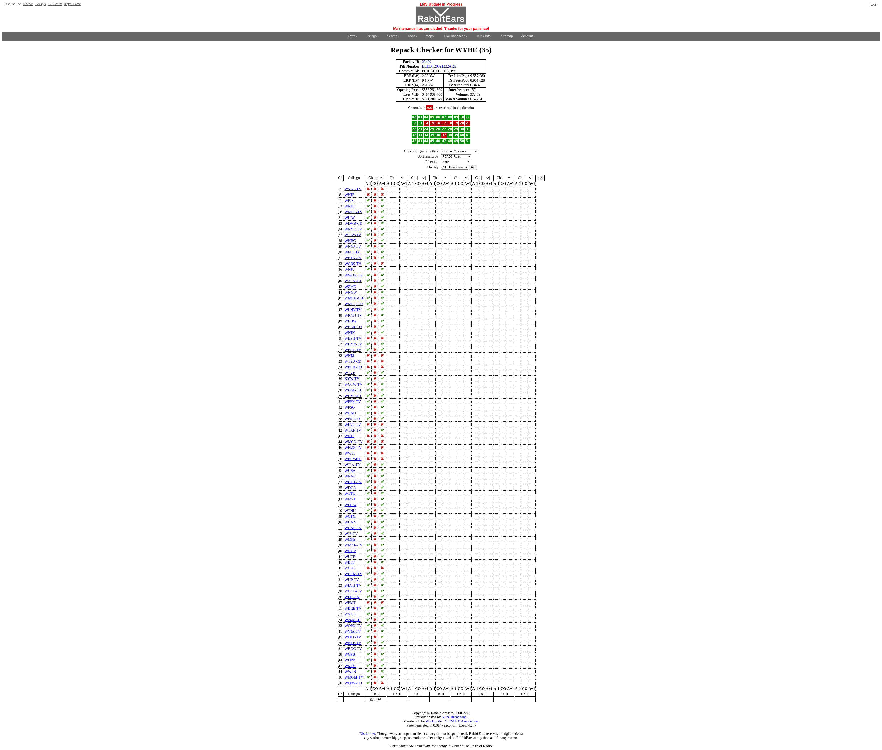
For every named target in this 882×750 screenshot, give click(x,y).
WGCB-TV (353, 591)
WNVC (350, 476)
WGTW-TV (353, 384)
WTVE (350, 373)
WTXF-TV (353, 430)
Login (873, 4)
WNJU (350, 269)
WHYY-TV (353, 344)
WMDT (350, 666)
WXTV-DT (353, 281)
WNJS (349, 356)
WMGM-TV (354, 677)
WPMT (350, 603)
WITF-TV (352, 597)
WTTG (350, 493)
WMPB (350, 539)
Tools (411, 36)
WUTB (350, 557)
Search (392, 36)
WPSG (350, 407)
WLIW (350, 218)
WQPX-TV (353, 626)
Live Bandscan (454, 36)
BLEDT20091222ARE (439, 66)
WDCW (351, 505)
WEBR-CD (353, 327)
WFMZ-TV (353, 447)
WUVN (350, 522)
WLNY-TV (353, 310)
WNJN (350, 333)
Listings (371, 36)
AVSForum (55, 4)
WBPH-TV (353, 338)
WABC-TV (353, 189)
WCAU (350, 413)
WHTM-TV (353, 574)
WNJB (350, 195)
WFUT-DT (353, 252)
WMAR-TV (354, 545)
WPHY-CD (353, 459)
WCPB (350, 654)
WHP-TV (352, 580)
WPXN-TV (353, 258)
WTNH (350, 511)
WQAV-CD (353, 683)
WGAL (350, 568)
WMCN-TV (354, 442)
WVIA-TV (353, 631)
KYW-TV (352, 379)
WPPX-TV (353, 401)
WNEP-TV (353, 643)
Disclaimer (367, 734)
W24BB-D (353, 620)
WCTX (350, 516)
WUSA (350, 470)
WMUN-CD (354, 298)
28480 (426, 62)
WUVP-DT (353, 396)
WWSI (350, 453)
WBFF (350, 562)
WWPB (350, 671)
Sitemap (507, 36)
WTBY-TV (353, 235)
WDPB (350, 660)
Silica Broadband (454, 717)
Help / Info (483, 36)
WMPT (350, 499)
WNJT (349, 436)
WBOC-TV (353, 649)
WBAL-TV (353, 528)
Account (527, 36)
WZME (350, 287)
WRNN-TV (353, 315)
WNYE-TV (353, 229)
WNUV (350, 551)
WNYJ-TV (353, 246)
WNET (350, 206)
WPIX (349, 200)
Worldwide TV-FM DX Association (452, 721)
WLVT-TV (353, 424)
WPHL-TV (353, 350)
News (351, 36)
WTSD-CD (353, 361)
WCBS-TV (353, 264)
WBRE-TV (353, 608)
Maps (430, 36)
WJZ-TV (351, 534)
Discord (28, 4)
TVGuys (40, 4)
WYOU (350, 614)
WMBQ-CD (354, 304)
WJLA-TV (353, 465)
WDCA (350, 488)
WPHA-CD (353, 367)
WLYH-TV (353, 585)
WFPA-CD (353, 390)
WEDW (350, 321)
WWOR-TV (354, 275)
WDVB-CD (353, 223)
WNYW (351, 292)
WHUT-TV (353, 482)
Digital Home (72, 4)
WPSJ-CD (352, 419)
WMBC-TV (353, 212)
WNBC (350, 241)
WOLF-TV (353, 637)
